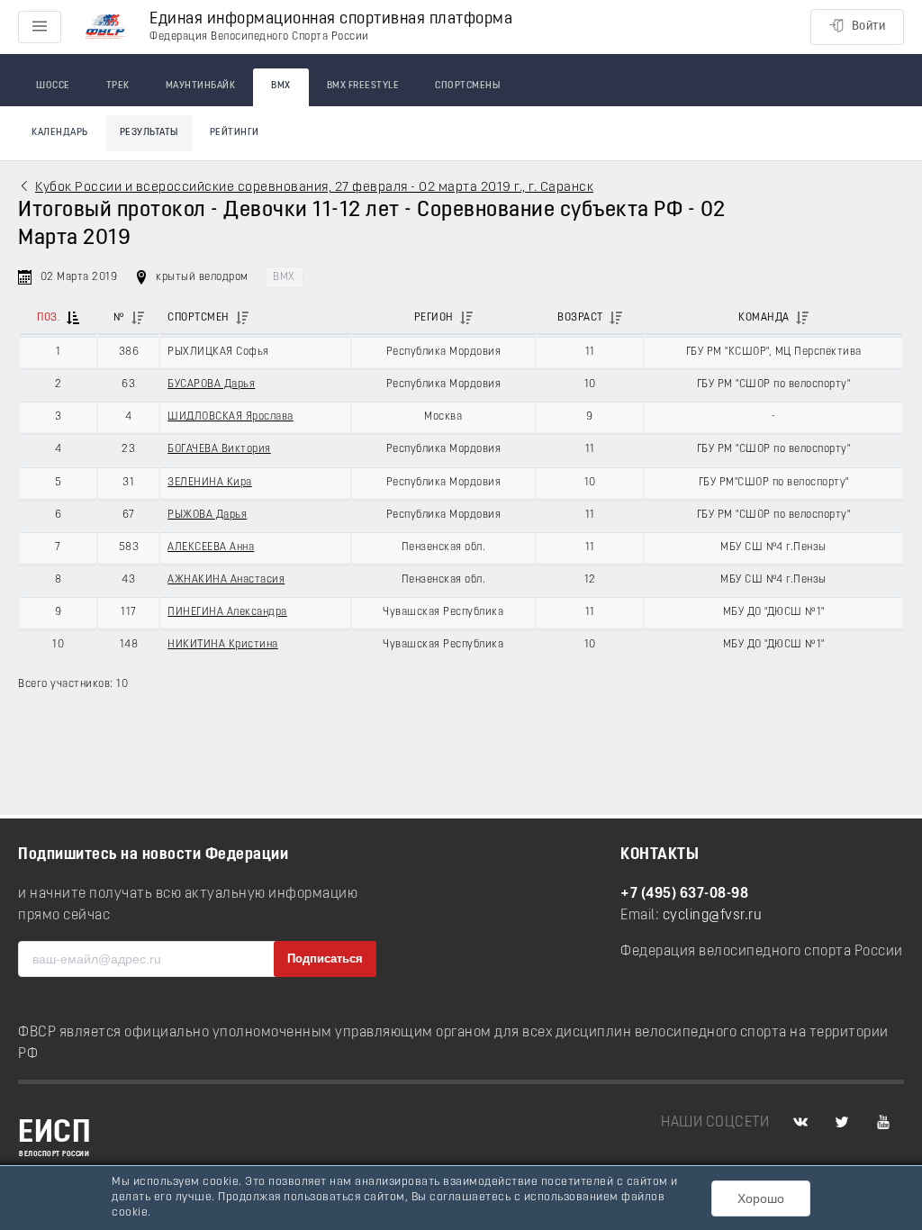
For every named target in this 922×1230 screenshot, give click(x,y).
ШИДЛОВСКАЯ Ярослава (230, 417)
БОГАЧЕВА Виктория (219, 449)
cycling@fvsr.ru (713, 916)
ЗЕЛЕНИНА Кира (209, 482)
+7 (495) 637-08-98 (684, 894)
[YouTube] (883, 1123)
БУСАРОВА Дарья (211, 384)
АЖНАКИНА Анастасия (226, 579)
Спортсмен (198, 317)
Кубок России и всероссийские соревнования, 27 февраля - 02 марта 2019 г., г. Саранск (314, 187)
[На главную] (105, 27)
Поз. (48, 317)
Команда (764, 317)
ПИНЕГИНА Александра (227, 612)
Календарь (60, 133)
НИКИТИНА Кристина (222, 644)
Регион (434, 317)
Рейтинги (234, 133)
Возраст (580, 317)
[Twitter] (842, 1123)
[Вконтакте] (800, 1123)
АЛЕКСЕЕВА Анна (210, 547)
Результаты (149, 133)
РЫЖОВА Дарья (207, 515)
